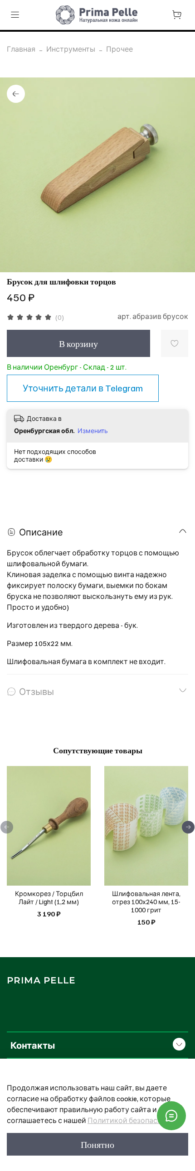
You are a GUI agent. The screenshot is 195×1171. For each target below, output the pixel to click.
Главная (21, 48)
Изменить (93, 430)
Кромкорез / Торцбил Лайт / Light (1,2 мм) (49, 898)
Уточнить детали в (83, 388)
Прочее (119, 48)
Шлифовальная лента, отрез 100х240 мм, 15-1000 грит (146, 902)
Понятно (97, 1144)
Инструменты (70, 48)
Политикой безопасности (133, 1120)
